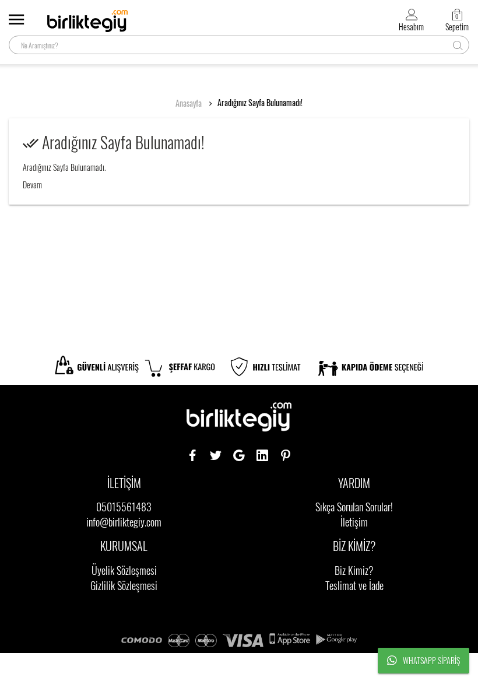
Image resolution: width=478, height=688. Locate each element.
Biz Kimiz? (354, 570)
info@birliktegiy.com (123, 521)
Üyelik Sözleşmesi (124, 570)
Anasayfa (188, 103)
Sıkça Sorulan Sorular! (354, 506)
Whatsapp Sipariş (431, 660)
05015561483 (124, 506)
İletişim (354, 521)
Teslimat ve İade (354, 585)
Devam (32, 184)
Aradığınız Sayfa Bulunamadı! (260, 102)
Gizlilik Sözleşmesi (123, 585)
